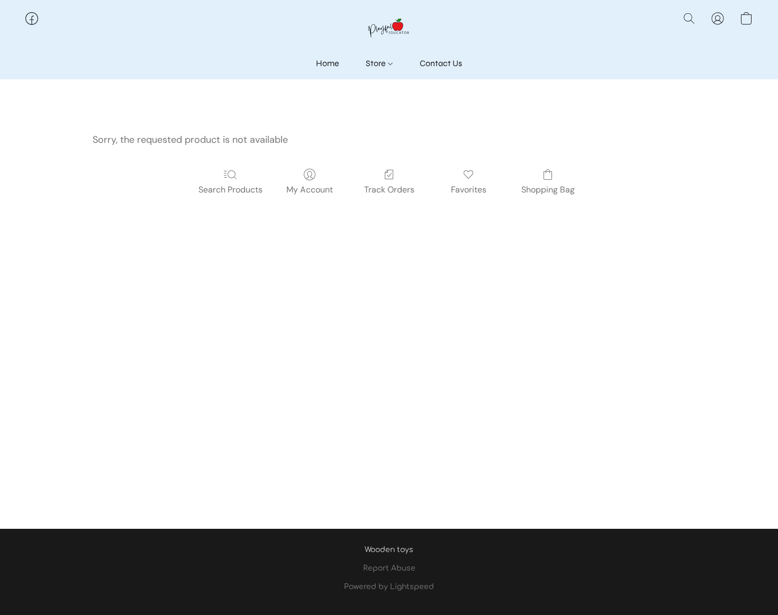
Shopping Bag (548, 189)
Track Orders (389, 189)
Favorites (468, 189)
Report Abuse (389, 568)
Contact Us (441, 63)
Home (327, 63)
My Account (309, 189)
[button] (389, 29)
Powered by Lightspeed (389, 587)
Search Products (230, 189)
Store (376, 63)
